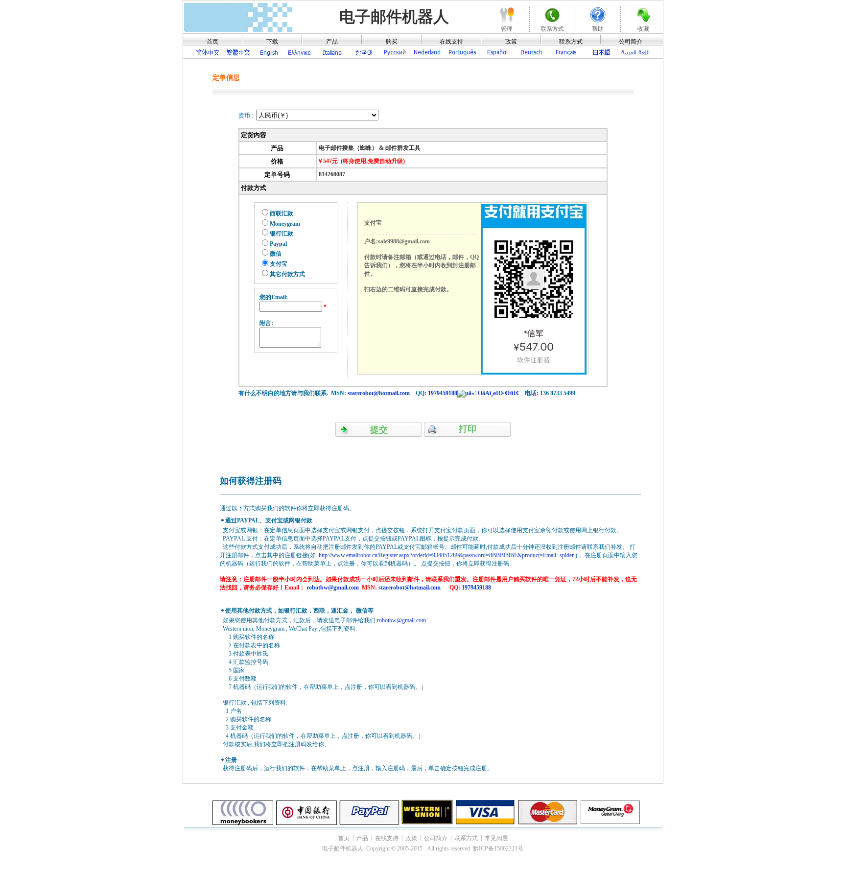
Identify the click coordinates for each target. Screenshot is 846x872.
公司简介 (630, 41)
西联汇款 (281, 213)
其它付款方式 (287, 274)
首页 (212, 41)
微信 (276, 253)
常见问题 (496, 838)
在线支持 (451, 41)
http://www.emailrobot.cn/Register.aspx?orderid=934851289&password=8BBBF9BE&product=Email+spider (446, 555)
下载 (272, 41)
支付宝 (278, 263)
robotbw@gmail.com (332, 587)
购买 (392, 41)
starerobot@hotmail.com (379, 393)
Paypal (278, 243)
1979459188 (442, 393)
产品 (332, 41)
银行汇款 (281, 233)
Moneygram (285, 223)
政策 (511, 41)
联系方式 (571, 41)
